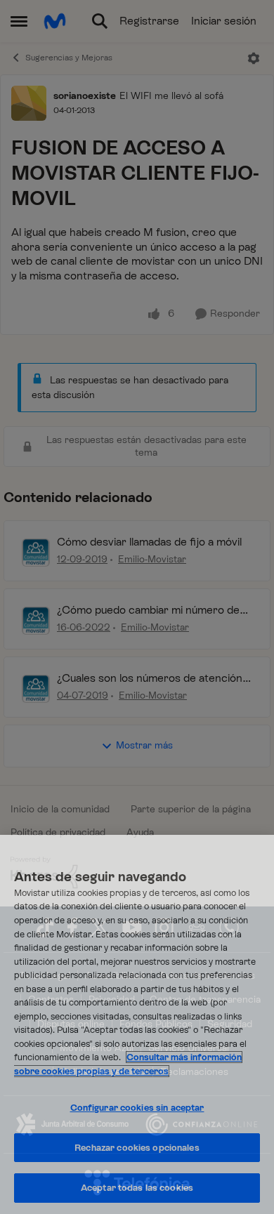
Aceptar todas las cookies (137, 1187)
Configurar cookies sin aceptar (137, 1107)
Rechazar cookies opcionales (137, 1147)
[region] (137, 1024)
